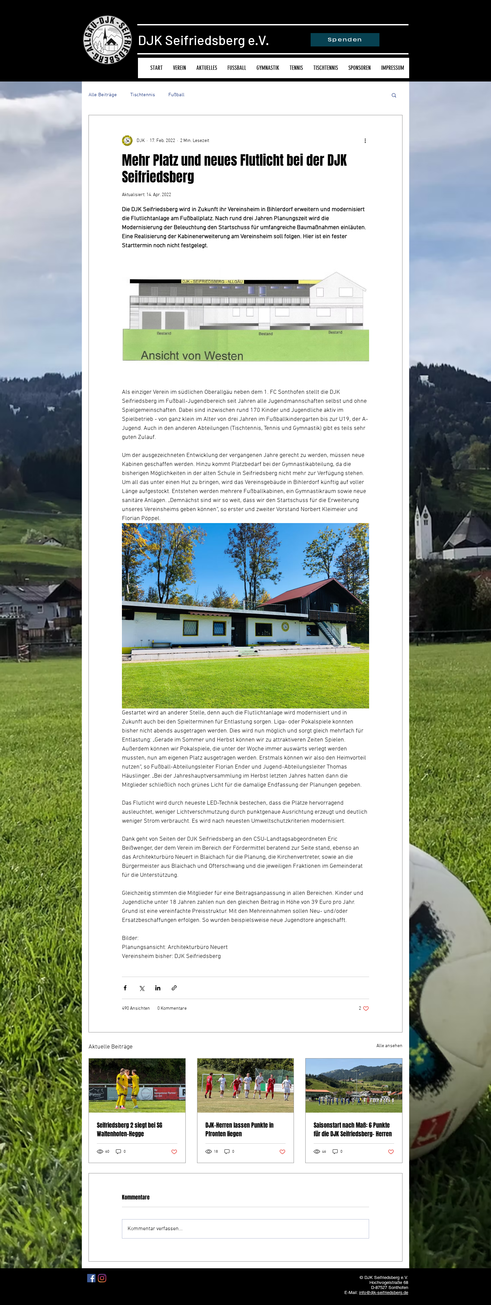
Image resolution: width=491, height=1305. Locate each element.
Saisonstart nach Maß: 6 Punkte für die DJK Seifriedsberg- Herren (353, 1129)
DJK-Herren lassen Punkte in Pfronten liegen (239, 1129)
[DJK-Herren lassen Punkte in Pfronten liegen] (245, 1085)
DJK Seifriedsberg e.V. (203, 40)
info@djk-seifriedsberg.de (383, 1292)
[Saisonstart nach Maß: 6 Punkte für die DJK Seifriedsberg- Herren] (354, 1085)
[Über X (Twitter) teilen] (141, 988)
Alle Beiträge (103, 95)
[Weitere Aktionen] (365, 141)
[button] (394, 95)
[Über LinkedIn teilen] (158, 988)
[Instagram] (102, 1278)
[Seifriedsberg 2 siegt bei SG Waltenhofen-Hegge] (137, 1085)
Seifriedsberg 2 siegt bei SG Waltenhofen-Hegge (129, 1129)
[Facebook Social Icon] (91, 1278)
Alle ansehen (389, 1046)
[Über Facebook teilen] (125, 988)
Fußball (176, 95)
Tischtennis (142, 95)
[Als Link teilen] (174, 988)
